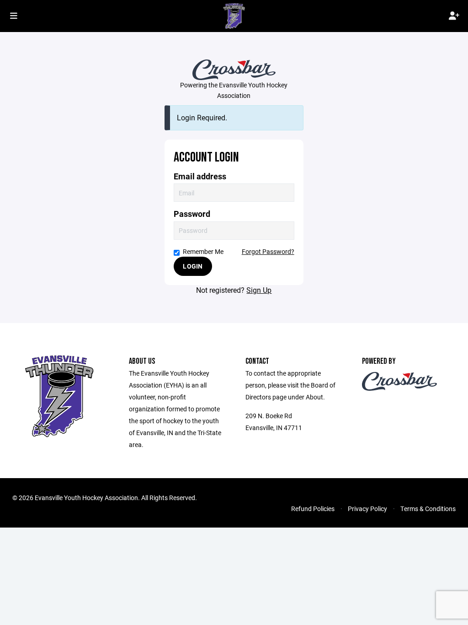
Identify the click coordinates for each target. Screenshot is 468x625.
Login (192, 266)
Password (192, 214)
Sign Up (258, 290)
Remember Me (203, 251)
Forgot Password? (268, 251)
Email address (200, 176)
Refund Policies (313, 508)
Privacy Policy (367, 508)
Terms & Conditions (428, 508)
